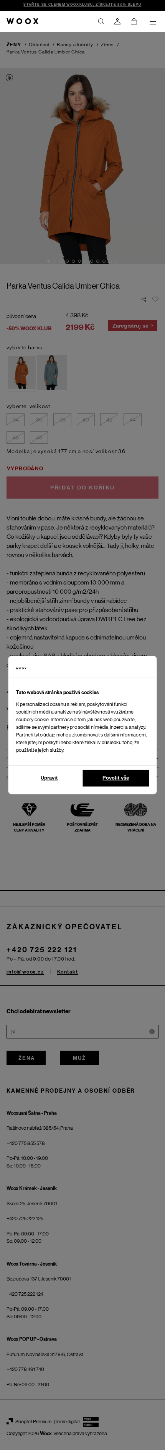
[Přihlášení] (117, 21)
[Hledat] (101, 21)
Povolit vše (115, 778)
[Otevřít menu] (152, 21)
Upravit (49, 778)
